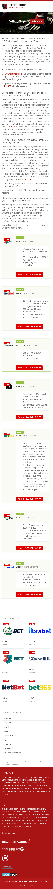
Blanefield (7, 731)
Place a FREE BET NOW (28, 274)
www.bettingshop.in (13, 74)
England (19, 762)
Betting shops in (8, 762)
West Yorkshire (30, 762)
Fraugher (7, 727)
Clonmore (7, 744)
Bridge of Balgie (10, 735)
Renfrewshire (7, 764)
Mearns (32, 241)
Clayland (7, 722)
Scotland (41, 762)
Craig (5, 740)
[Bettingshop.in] (14, 6)
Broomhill (7, 718)
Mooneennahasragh (12, 752)
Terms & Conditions (26, 885)
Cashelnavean (9, 748)
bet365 (7, 86)
